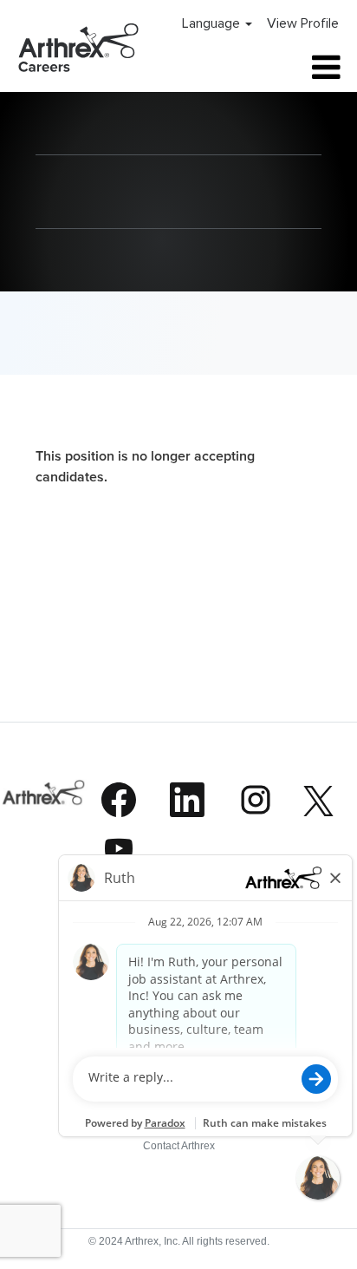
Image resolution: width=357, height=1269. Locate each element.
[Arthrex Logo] (44, 829)
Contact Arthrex (179, 1146)
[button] (291, 68)
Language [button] (212, 23)
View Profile (303, 23)
